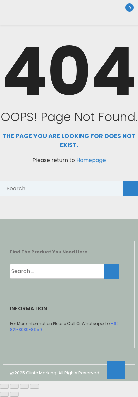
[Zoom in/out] (4, 386)
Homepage (91, 160)
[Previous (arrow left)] (4, 394)
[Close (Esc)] (34, 386)
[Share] (24, 386)
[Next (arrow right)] (14, 394)
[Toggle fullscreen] (14, 386)
